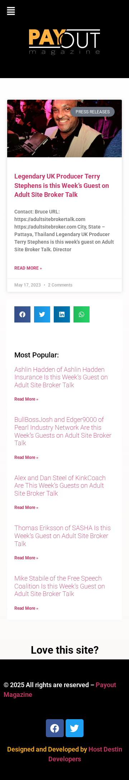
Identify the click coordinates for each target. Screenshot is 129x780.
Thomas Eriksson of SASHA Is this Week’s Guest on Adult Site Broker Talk (62, 535)
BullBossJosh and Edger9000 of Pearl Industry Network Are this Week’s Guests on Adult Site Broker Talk (62, 431)
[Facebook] (55, 728)
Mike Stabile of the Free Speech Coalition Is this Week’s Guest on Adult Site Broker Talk (59, 586)
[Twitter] (74, 728)
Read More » (28, 268)
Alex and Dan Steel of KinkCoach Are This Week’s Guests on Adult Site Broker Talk (60, 485)
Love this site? (65, 650)
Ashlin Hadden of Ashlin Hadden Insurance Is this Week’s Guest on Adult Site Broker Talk (61, 377)
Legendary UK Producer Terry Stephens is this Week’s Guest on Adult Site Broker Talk (61, 185)
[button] (64, 11)
